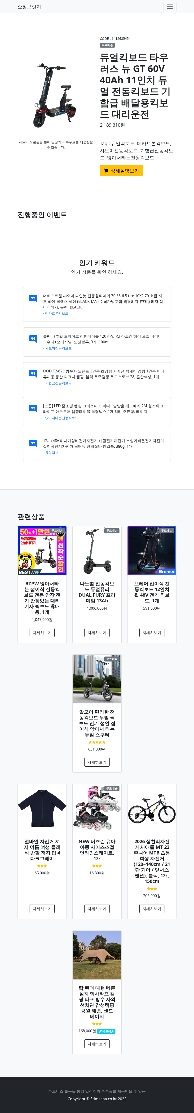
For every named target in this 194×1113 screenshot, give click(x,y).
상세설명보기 (124, 170)
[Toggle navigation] (169, 6)
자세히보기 (42, 632)
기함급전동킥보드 (58, 383)
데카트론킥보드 (56, 313)
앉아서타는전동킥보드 (61, 418)
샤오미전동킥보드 (58, 348)
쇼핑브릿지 (29, 6)
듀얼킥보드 (53, 452)
